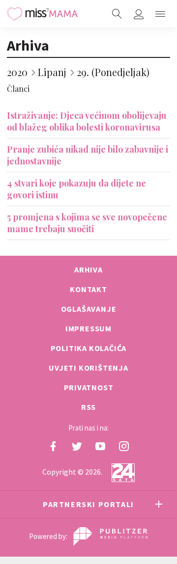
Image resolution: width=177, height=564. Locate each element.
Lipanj (52, 72)
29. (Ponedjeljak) (113, 72)
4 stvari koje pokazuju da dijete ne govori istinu (76, 189)
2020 (17, 72)
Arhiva (28, 45)
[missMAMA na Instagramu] (124, 446)
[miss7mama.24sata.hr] (42, 13)
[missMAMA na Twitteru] (77, 446)
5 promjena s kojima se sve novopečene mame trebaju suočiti (87, 223)
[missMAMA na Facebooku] (53, 446)
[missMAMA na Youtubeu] (100, 446)
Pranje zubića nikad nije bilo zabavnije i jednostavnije (87, 155)
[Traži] (117, 14)
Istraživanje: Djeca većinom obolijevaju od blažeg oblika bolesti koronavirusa (87, 121)
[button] (160, 14)
